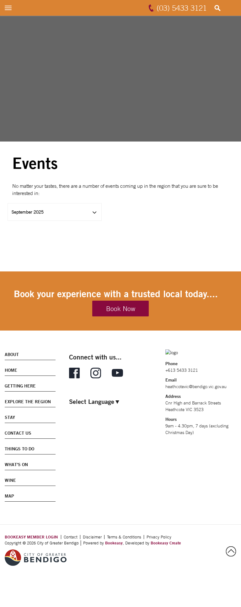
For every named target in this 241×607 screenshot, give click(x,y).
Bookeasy (114, 542)
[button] (55, 212)
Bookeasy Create (166, 542)
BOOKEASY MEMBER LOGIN (31, 536)
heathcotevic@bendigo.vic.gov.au (196, 386)
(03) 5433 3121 (182, 7)
